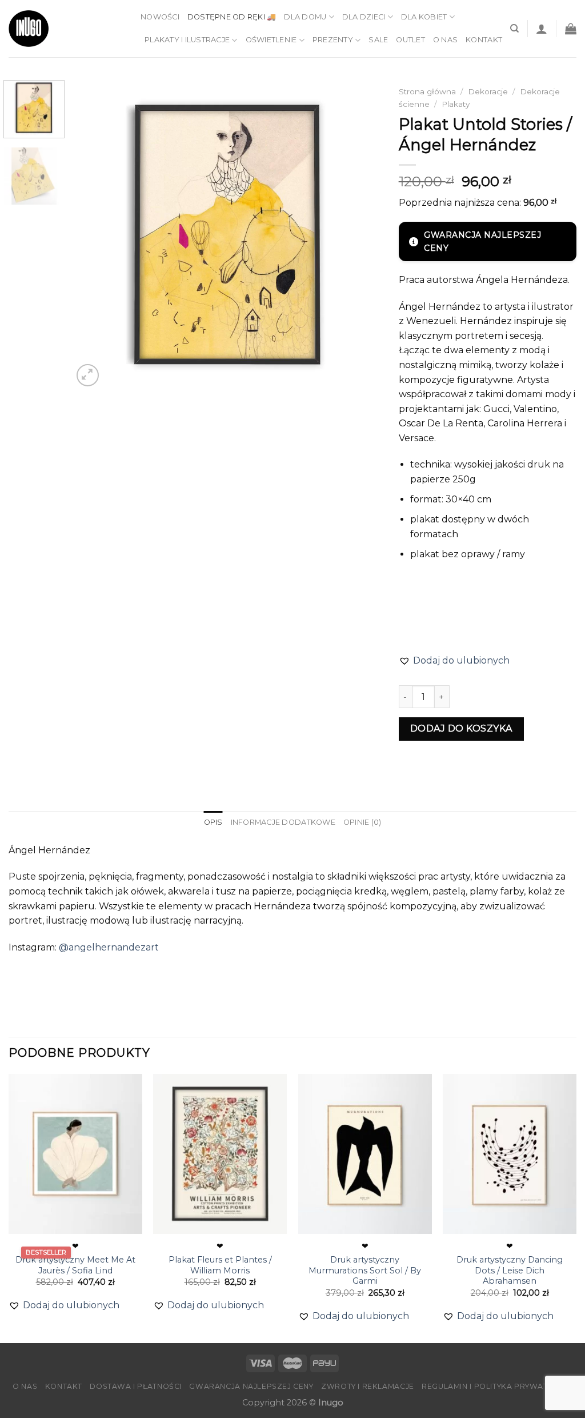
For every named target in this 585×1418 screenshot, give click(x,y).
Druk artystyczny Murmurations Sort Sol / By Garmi (364, 1270)
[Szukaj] (514, 28)
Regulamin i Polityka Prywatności (497, 1386)
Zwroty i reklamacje (367, 1386)
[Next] (361, 234)
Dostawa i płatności (136, 1386)
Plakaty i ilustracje (187, 39)
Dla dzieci (364, 17)
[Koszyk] (570, 28)
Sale (378, 39)
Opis (213, 822)
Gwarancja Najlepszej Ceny (251, 1386)
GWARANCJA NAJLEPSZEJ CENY (482, 241)
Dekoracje (488, 91)
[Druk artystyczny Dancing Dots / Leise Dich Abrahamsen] (509, 1154)
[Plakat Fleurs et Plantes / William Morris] (220, 1154)
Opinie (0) (362, 822)
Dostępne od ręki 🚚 (232, 17)
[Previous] (93, 234)
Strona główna (427, 91)
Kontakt (484, 39)
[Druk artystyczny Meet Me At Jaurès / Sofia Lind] (75, 1154)
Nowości (160, 17)
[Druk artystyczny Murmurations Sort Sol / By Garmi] (365, 1154)
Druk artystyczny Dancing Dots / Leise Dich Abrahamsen (509, 1270)
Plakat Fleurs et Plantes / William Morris (220, 1265)
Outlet (410, 39)
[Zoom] (88, 375)
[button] (454, 660)
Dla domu (305, 17)
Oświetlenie (271, 39)
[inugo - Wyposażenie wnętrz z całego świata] (29, 28)
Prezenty (332, 39)
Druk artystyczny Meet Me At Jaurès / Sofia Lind (75, 1265)
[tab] (213, 822)
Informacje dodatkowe (283, 822)
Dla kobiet (424, 17)
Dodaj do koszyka (461, 728)
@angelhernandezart (109, 947)
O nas (445, 39)
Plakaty (456, 104)
